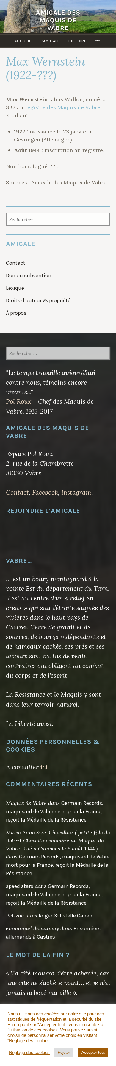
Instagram (76, 492)
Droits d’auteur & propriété (38, 300)
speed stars (19, 886)
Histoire (77, 41)
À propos (16, 313)
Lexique (15, 288)
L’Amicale (50, 41)
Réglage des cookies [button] (29, 1052)
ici (44, 767)
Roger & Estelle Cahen (66, 915)
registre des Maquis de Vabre (62, 107)
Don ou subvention (28, 275)
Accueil (23, 41)
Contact (15, 263)
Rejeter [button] (64, 1052)
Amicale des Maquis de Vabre (58, 20)
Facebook (45, 492)
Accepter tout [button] (93, 1052)
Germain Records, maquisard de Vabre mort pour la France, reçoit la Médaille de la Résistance (54, 811)
